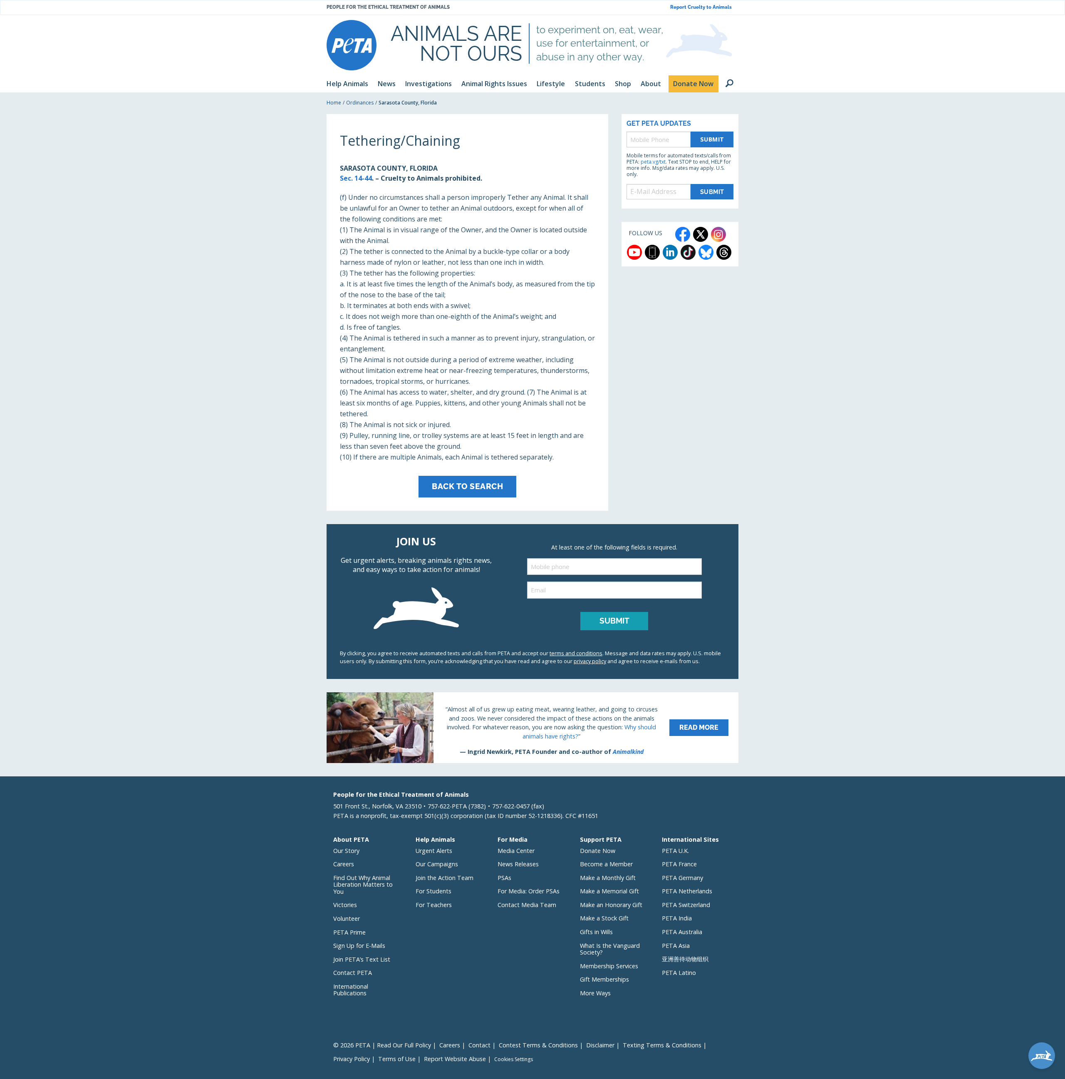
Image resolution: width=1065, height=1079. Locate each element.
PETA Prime (349, 932)
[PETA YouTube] (634, 252)
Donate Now (597, 851)
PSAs (504, 878)
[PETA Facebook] (682, 234)
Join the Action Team (444, 878)
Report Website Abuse (455, 1059)
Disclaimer (600, 1045)
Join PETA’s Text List (361, 959)
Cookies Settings (513, 1059)
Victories (345, 905)
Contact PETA (352, 973)
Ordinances (360, 102)
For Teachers (434, 905)
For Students (433, 891)
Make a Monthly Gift (608, 878)
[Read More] (532, 727)
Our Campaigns (437, 864)
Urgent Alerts (434, 851)
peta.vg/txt (653, 161)
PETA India (677, 918)
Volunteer (346, 918)
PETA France (679, 864)
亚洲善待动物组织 (685, 959)
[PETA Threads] (723, 252)
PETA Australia (682, 932)
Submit (712, 139)
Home (334, 102)
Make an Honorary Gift (611, 905)
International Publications (350, 989)
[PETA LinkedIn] (670, 252)
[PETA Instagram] (718, 234)
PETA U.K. (675, 851)
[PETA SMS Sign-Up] (652, 252)
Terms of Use (397, 1059)
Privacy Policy (351, 1059)
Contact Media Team (527, 905)
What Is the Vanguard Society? (610, 949)
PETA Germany (682, 878)
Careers (343, 864)
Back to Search (467, 486)
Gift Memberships (604, 979)
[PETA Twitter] (700, 234)
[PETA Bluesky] (705, 252)
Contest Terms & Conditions (538, 1045)
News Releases (518, 864)
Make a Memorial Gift (609, 891)
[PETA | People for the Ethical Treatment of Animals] (351, 45)
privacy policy (590, 661)
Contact (479, 1045)
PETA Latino (679, 973)
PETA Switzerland (686, 905)
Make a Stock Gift (604, 918)
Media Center (516, 851)
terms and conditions (576, 653)
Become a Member (606, 864)
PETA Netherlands (687, 891)
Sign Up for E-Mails (359, 946)
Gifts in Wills (596, 932)
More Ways (595, 993)
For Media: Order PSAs (529, 891)
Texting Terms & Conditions (662, 1045)
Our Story (346, 851)
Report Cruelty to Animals (701, 7)
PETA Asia (676, 946)
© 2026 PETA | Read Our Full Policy (382, 1045)
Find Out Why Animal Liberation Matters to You (363, 884)
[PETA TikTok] (688, 252)
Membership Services (609, 966)
